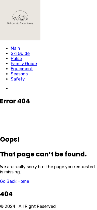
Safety (18, 79)
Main (15, 48)
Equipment (22, 68)
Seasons (19, 73)
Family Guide (24, 63)
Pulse (16, 58)
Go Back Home (14, 181)
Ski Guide (20, 53)
